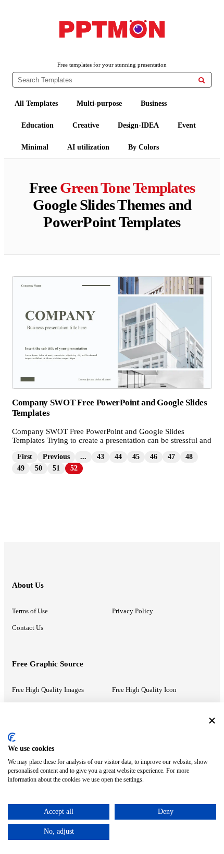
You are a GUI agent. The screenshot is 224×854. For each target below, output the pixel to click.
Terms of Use (30, 611)
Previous (56, 457)
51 (56, 468)
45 (136, 457)
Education (37, 125)
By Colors (143, 147)
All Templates (36, 103)
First (24, 457)
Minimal (34, 147)
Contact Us (27, 628)
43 (100, 457)
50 (38, 468)
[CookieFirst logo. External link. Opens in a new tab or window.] (12, 737)
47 (171, 457)
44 (118, 457)
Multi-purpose (99, 103)
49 (20, 468)
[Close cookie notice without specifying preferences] (212, 720)
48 (189, 457)
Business (154, 103)
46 (153, 457)
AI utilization (88, 147)
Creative (85, 125)
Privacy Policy (132, 611)
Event (187, 125)
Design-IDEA (138, 125)
